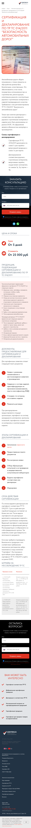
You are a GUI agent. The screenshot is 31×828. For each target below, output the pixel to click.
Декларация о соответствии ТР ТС (16, 698)
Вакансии (4, 797)
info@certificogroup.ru (7, 810)
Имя (3, 192)
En (6, 748)
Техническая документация (8, 777)
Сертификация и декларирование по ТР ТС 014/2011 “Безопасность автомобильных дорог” (13, 11)
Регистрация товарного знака (9, 791)
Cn (11, 748)
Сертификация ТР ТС (7, 783)
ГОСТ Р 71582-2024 (6, 771)
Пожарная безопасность (7, 758)
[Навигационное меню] (3, 3)
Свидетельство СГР (6, 785)
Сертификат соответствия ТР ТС (16, 684)
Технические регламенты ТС (17, 8)
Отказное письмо (6, 763)
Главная (3, 8)
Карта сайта (5, 802)
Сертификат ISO (5, 769)
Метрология (4, 760)
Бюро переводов (6, 780)
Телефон (4, 201)
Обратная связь (6, 804)
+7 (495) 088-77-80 (9, 809)
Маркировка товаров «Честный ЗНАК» (11, 788)
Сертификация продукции (14, 711)
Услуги (8, 8)
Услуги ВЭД (4, 766)
